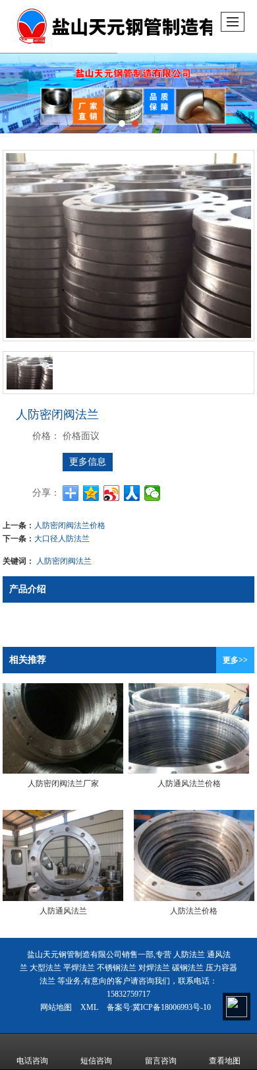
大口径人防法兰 (62, 537)
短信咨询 (96, 1060)
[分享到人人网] (132, 493)
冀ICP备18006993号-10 (171, 1007)
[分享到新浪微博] (111, 493)
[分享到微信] (152, 493)
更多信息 (87, 462)
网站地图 (56, 1007)
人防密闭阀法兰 (64, 560)
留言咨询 (161, 1060)
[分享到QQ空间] (91, 493)
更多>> (235, 660)
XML (89, 1007)
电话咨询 (32, 1060)
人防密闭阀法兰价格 (69, 524)
